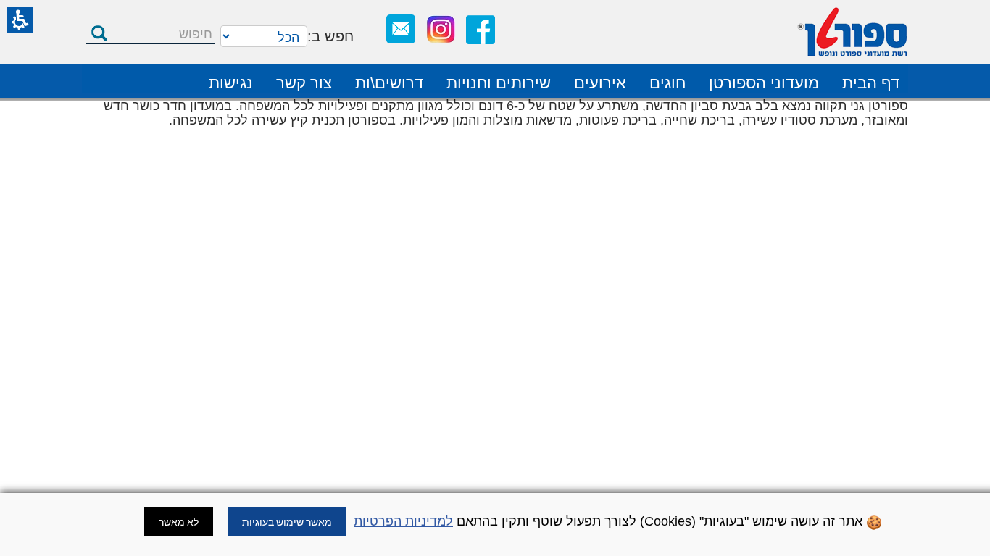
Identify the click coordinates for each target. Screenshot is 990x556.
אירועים (600, 83)
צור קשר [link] (304, 83)
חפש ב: (330, 36)
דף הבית (870, 83)
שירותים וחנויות (498, 83)
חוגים (667, 83)
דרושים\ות (389, 83)
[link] (480, 29)
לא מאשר (179, 522)
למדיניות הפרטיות (403, 521)
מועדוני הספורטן (764, 83)
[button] (20, 20)
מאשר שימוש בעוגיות (287, 522)
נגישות (231, 83)
